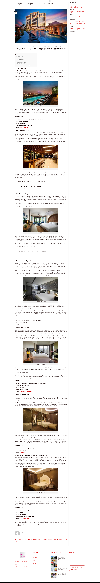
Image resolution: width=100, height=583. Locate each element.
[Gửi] (31, 1)
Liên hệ (79, 1)
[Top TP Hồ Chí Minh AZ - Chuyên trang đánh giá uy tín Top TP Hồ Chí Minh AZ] (50, 1)
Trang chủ (69, 1)
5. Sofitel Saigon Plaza (21, 62)
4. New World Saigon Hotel (22, 60)
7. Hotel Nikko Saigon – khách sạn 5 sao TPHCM (26, 65)
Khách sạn (55, 3)
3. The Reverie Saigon (21, 59)
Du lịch (39, 3)
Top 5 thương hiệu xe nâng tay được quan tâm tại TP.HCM (76, 6)
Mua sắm (49, 3)
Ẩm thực (44, 3)
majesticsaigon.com (24, 190)
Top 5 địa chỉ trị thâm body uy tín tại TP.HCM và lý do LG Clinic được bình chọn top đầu (77, 23)
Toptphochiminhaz (55, 521)
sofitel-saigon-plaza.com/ (26, 391)
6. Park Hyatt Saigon (21, 63)
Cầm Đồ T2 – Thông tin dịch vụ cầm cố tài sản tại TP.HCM (76, 17)
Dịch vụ (34, 3)
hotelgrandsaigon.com (25, 127)
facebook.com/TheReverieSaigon (27, 258)
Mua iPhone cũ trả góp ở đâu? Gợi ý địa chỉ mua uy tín (77, 12)
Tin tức (83, 1)
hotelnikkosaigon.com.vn (25, 518)
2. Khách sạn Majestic (21, 58)
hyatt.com (22, 452)
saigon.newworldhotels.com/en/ (27, 324)
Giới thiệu (75, 1)
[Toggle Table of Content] (34, 55)
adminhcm (25, 7)
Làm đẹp (61, 3)
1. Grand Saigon (20, 56)
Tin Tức (34, 563)
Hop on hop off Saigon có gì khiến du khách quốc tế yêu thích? (77, 29)
